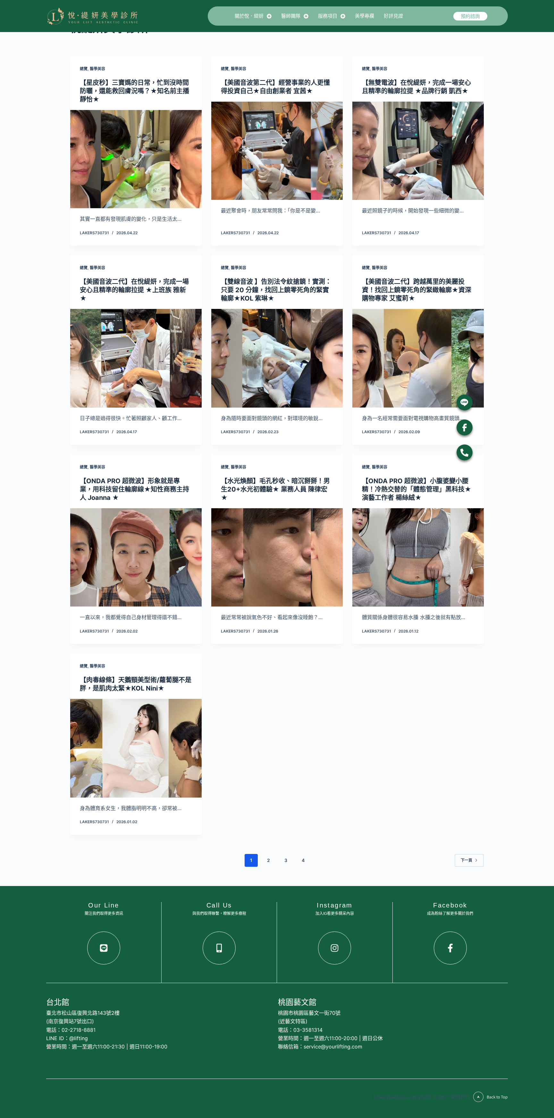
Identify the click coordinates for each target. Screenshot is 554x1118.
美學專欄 (364, 16)
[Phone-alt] (465, 452)
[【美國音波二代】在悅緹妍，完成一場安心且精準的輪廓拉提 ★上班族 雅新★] (136, 358)
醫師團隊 (290, 16)
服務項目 (327, 16)
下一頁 (466, 860)
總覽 (84, 68)
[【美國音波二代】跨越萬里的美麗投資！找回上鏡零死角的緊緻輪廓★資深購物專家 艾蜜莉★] (418, 358)
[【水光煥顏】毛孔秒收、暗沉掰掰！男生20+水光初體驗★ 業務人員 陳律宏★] (277, 557)
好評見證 (393, 16)
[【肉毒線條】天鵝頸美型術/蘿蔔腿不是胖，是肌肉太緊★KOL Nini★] (136, 748)
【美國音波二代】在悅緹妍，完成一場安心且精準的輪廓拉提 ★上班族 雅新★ (134, 290)
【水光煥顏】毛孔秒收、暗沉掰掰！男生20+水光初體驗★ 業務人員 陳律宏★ (275, 489)
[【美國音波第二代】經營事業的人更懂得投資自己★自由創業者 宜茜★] (277, 151)
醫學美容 (97, 68)
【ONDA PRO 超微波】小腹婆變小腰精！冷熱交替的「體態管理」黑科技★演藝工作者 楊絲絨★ (416, 489)
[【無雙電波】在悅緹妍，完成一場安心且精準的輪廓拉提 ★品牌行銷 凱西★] (418, 151)
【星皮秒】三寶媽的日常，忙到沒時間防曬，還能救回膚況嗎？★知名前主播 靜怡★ (134, 91)
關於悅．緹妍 (249, 16)
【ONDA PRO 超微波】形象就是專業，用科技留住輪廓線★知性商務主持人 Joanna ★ (134, 489)
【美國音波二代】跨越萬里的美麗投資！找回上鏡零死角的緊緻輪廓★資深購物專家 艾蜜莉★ (416, 290)
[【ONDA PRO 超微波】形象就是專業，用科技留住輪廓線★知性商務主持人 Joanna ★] (136, 557)
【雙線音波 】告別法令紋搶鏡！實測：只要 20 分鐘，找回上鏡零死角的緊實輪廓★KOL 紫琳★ (276, 290)
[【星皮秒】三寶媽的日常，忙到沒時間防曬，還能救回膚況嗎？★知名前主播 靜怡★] (136, 159)
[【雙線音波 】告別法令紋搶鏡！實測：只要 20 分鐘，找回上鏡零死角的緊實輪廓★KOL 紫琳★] (277, 358)
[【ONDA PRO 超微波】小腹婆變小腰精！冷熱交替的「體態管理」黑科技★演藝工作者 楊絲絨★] (418, 557)
